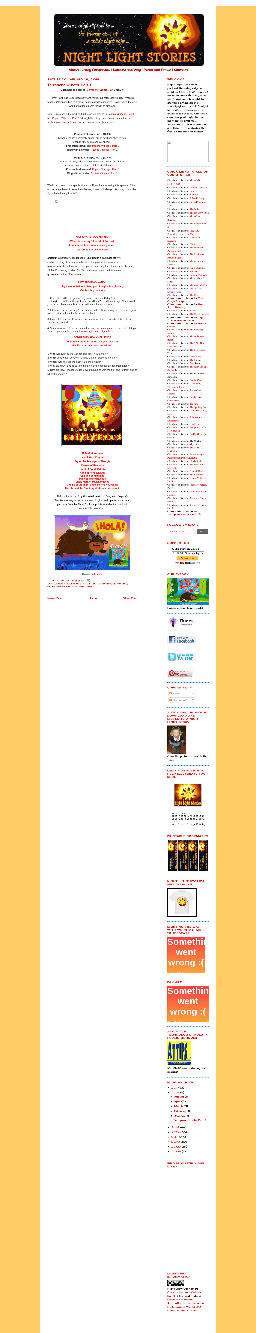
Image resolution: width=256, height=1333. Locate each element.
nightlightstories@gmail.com (98, 331)
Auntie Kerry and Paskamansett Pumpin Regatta (186, 456)
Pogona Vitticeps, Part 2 (65, 118)
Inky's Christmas (198, 267)
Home (93, 598)
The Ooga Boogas (185, 300)
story (90, 586)
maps (74, 586)
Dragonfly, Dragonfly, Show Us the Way (183, 232)
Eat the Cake (196, 380)
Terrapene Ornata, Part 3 (184, 514)
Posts (176, 693)
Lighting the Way (127, 70)
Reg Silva (98, 574)
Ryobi (82, 586)
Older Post (130, 598)
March (179, 1106)
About (74, 70)
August (179, 1096)
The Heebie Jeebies (199, 314)
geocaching (119, 583)
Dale (192, 191)
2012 (175, 1132)
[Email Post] (88, 580)
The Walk (194, 209)
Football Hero (196, 471)
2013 (175, 1127)
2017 (175, 1087)
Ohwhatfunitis (196, 461)
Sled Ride (194, 271)
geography (54, 586)
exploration (93, 583)
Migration (194, 444)
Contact (181, 70)
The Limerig (196, 360)
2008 (176, 1151)
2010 (176, 1141)
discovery (64, 583)
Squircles (194, 194)
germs (66, 586)
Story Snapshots (96, 70)
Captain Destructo (198, 274)
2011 (175, 1136)
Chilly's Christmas (199, 187)
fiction (106, 583)
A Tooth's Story (197, 198)
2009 (176, 1146)
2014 (175, 1092)
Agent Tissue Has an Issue (186, 319)
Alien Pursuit (196, 356)
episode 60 (77, 583)
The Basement (197, 474)
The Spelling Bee (198, 407)
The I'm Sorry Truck (199, 212)
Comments (179, 699)
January (180, 1115)
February (180, 1111)
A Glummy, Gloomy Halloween (184, 385)
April (177, 1101)
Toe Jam (194, 403)
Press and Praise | (159, 70)
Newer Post (55, 598)
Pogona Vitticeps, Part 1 (121, 114)
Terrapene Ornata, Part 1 (101, 89)
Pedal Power (196, 424)
